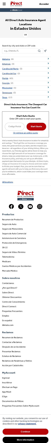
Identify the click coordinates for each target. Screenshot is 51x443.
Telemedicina (8, 257)
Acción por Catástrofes (12, 366)
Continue (25, 432)
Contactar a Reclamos (12, 342)
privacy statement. (27, 424)
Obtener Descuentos (12, 297)
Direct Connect (9, 307)
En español (7, 321)
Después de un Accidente (14, 347)
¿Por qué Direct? (9, 288)
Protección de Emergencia (14, 243)
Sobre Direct (8, 293)
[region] (25, 429)
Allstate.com (7, 325)
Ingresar (6, 378)
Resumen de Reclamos (12, 338)
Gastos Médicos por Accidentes (16, 266)
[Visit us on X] (20, 209)
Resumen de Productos (12, 220)
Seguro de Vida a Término (13, 252)
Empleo (5, 316)
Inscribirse (7, 383)
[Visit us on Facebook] (11, 209)
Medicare (6, 262)
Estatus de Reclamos (11, 356)
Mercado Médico (9, 271)
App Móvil (6, 392)
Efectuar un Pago (9, 387)
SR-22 (5, 248)
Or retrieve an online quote (25, 133)
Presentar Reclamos (11, 352)
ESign (4, 397)
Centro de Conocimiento (13, 302)
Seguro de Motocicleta (12, 229)
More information (25, 440)
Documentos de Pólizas (13, 401)
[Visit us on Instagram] (39, 209)
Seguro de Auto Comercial (14, 234)
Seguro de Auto (9, 224)
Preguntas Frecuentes (12, 311)
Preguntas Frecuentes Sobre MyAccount (20, 406)
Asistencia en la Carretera (14, 238)
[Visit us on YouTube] (30, 209)
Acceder (44, 4)
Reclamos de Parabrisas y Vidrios (17, 361)
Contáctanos (8, 283)
